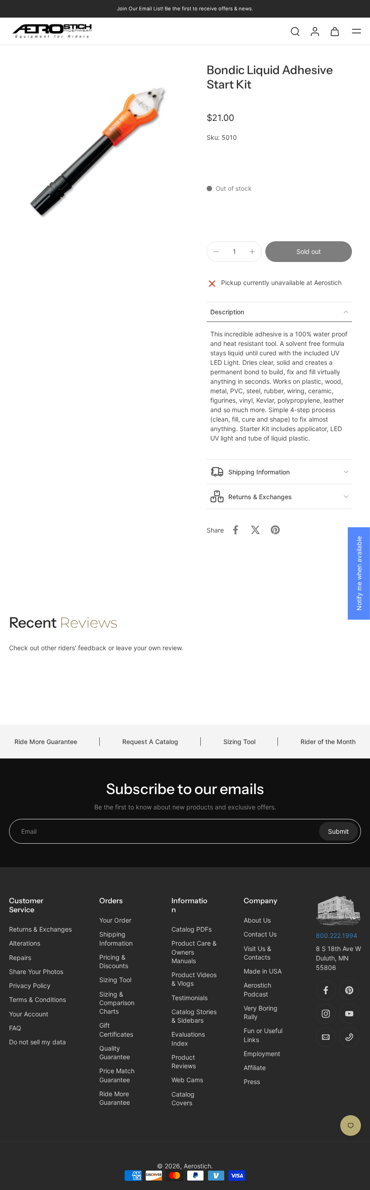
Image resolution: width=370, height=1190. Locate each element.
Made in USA (263, 971)
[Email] (326, 1037)
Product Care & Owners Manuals (194, 952)
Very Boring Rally (261, 1012)
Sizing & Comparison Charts (116, 1002)
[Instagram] (326, 1014)
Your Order (115, 920)
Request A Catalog (150, 741)
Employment (262, 1053)
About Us (257, 920)
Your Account (28, 1013)
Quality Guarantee (114, 1052)
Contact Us (260, 934)
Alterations (24, 943)
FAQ (15, 1028)
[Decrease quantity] (216, 252)
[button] (356, 31)
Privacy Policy (30, 985)
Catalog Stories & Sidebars (194, 1016)
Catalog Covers (182, 1098)
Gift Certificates (116, 1029)
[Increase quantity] (252, 252)
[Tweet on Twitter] (255, 530)
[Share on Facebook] (235, 530)
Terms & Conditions (37, 999)
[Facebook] (326, 990)
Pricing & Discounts (113, 961)
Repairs (20, 957)
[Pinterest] (349, 990)
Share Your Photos (36, 971)
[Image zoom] (97, 151)
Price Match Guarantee (116, 1075)
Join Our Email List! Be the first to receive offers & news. (185, 8)
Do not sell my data (37, 1042)
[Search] (295, 31)
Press (252, 1081)
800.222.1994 (336, 935)
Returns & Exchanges (40, 929)
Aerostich (197, 1166)
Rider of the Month (328, 741)
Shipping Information (116, 938)
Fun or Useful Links (263, 1035)
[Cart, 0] (335, 31)
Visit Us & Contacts (257, 952)
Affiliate (255, 1067)
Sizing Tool (239, 741)
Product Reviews (183, 1061)
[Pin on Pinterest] (275, 530)
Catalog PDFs (191, 929)
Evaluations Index (188, 1038)
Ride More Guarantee (45, 741)
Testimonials (189, 997)
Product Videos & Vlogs (194, 979)
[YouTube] (349, 1014)
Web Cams (187, 1080)
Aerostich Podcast (257, 989)
